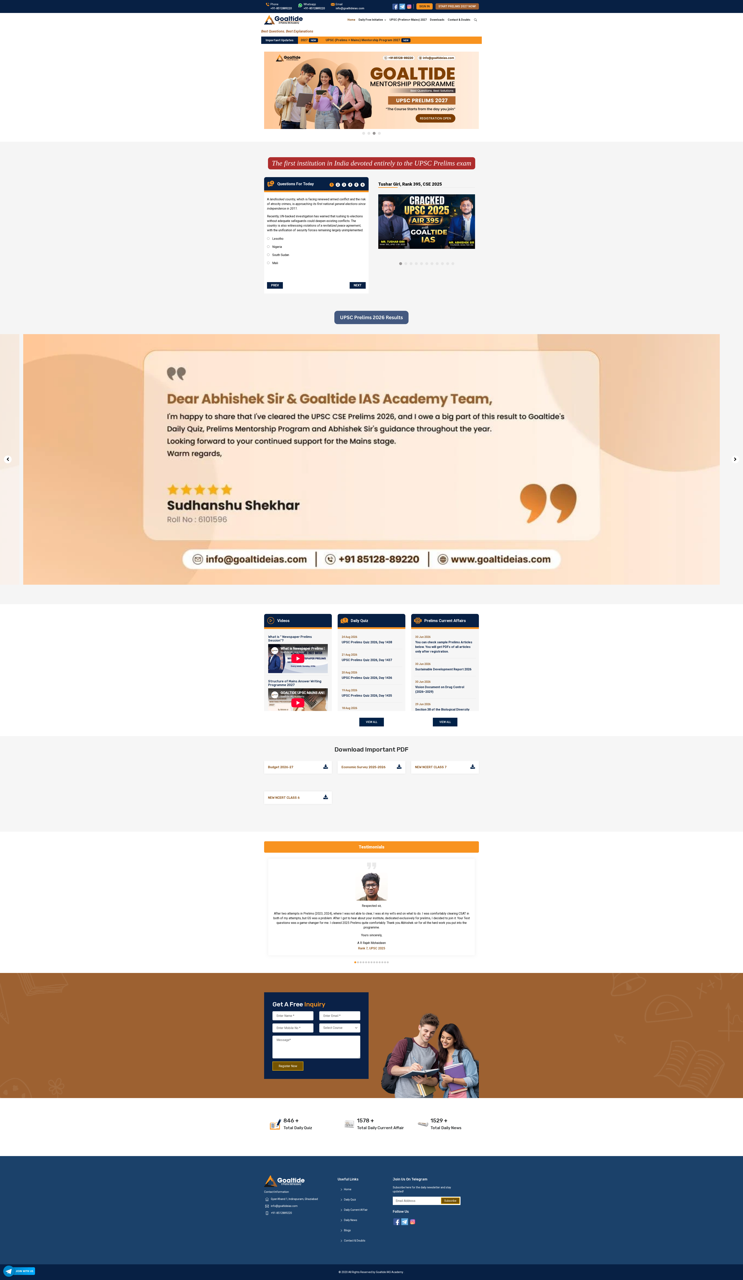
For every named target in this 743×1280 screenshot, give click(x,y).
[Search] (475, 20)
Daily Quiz (350, 1199)
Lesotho (277, 239)
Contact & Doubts (459, 19)
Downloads (437, 19)
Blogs (347, 1230)
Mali (274, 263)
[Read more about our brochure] (325, 767)
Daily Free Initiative (371, 19)
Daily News (350, 1220)
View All (371, 722)
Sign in (424, 6)
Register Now (288, 1066)
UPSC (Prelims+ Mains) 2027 (408, 19)
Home (351, 19)
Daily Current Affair (356, 1209)
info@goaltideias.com (284, 1205)
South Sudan (280, 255)
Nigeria (276, 247)
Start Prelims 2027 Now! (457, 6)
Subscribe (450, 1200)
